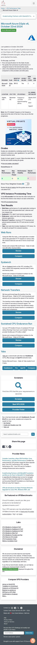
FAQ (5, 618)
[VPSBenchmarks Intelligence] (32, 640)
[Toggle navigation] (33, 3)
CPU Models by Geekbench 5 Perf (12, 529)
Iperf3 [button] (22, 368)
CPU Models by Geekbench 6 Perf (12, 531)
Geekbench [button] (8, 368)
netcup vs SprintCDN (8, 584)
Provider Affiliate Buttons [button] (10, 569)
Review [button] (18, 251)
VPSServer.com (28, 641)
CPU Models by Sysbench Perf (11, 527)
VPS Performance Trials (13, 8)
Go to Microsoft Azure (8, 30)
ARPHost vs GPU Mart (9, 592)
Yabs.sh (4, 356)
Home (3, 8)
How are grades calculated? (10, 163)
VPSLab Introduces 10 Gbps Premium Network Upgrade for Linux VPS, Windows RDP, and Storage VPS (17, 490)
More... (4, 596)
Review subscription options (12, 637)
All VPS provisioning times (9, 202)
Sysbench (10, 266)
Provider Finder (18, 410)
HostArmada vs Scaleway (10, 594)
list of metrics (12, 187)
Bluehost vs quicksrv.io (9, 590)
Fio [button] (16, 368)
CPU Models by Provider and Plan (12, 535)
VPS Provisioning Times (9, 539)
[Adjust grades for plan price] (23, 184)
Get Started (6, 423)
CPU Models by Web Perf (10, 533)
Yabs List (6, 427)
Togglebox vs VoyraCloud (10, 586)
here (20, 514)
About (5, 624)
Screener (18, 399)
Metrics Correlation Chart (9, 541)
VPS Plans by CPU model (9, 537)
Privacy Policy (8, 620)
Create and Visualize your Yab (12, 425)
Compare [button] (18, 256)
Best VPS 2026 (18, 404)
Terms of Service (9, 622)
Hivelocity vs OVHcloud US (10, 588)
